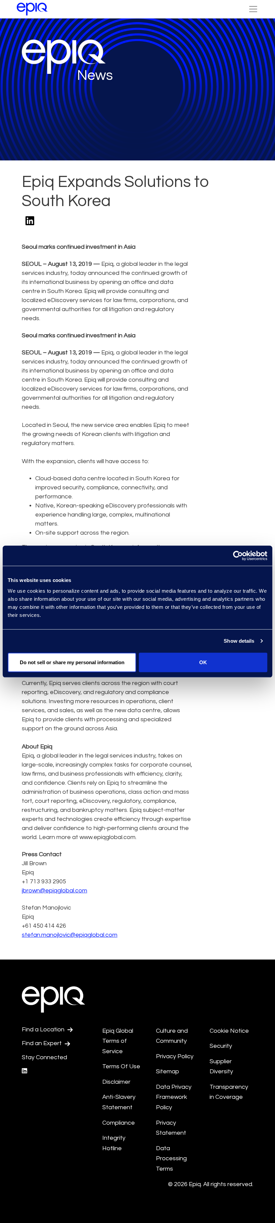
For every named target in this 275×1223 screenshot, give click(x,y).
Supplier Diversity (221, 1066)
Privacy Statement (171, 1128)
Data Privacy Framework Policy (173, 1097)
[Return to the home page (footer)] (32, 9)
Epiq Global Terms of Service (117, 1041)
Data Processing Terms (171, 1158)
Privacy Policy (175, 1056)
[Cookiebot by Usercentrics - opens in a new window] (238, 556)
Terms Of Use (121, 1066)
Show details (239, 641)
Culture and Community (172, 1036)
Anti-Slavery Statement (118, 1102)
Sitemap (167, 1071)
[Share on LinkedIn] (29, 221)
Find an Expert (42, 1043)
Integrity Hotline (113, 1143)
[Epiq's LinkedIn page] (24, 1071)
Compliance (118, 1123)
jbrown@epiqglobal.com (54, 890)
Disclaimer (116, 1082)
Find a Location (44, 1029)
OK (203, 662)
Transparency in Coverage (229, 1092)
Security (221, 1046)
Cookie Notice (229, 1031)
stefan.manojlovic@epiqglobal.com (69, 935)
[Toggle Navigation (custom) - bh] (253, 9)
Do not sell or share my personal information (72, 662)
